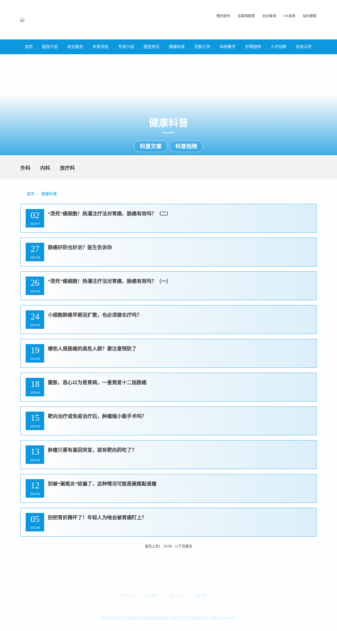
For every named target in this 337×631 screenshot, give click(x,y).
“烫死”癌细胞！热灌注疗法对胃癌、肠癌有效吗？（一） (109, 281)
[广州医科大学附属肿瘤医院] (22, 19)
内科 (45, 168)
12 (176, 546)
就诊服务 (75, 47)
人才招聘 (278, 47)
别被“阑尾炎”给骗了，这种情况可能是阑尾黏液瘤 (102, 484)
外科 (25, 168)
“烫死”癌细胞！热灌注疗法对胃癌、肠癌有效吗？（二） (109, 213)
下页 (181, 546)
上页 (155, 546)
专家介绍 (126, 47)
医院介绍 (50, 47)
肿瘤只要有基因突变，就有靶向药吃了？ (92, 450)
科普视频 (186, 146)
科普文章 (151, 146)
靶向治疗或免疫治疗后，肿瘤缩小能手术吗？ (97, 416)
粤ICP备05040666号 (219, 618)
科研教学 (228, 47)
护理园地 (253, 47)
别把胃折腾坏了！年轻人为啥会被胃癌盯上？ (97, 517)
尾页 (188, 546)
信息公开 (304, 47)
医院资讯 (151, 47)
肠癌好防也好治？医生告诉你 (80, 247)
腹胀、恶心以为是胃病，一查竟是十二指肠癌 (97, 382)
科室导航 (101, 47)
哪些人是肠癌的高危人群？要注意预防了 (92, 348)
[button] (310, 13)
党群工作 (202, 47)
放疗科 (67, 168)
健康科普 (177, 47)
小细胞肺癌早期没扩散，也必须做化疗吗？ (95, 315)
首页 (29, 47)
